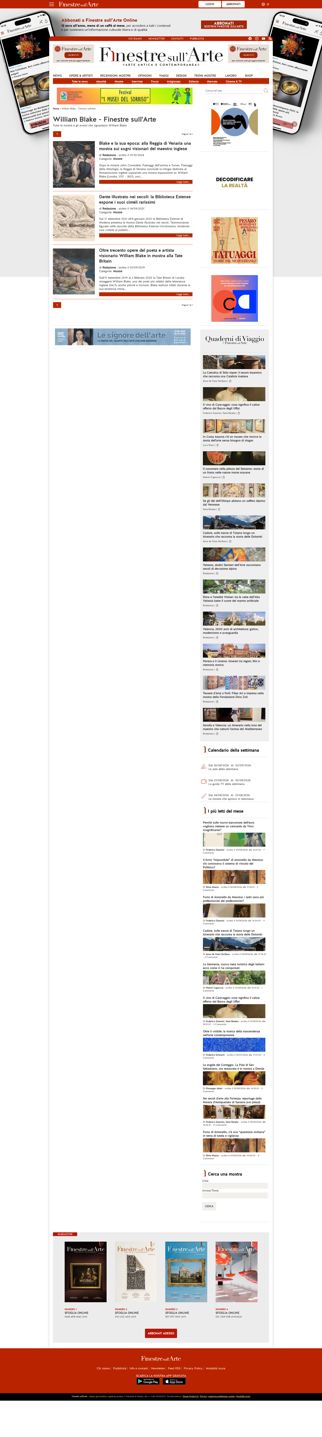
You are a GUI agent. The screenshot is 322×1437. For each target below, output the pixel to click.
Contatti (177, 38)
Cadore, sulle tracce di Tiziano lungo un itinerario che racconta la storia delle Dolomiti (232, 535)
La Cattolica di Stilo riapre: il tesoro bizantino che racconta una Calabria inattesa (232, 374)
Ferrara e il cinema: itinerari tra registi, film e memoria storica (231, 663)
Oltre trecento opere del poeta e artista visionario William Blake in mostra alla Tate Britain (140, 256)
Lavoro (230, 76)
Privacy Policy (193, 1368)
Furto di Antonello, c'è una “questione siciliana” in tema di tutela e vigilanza (234, 1134)
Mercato (212, 81)
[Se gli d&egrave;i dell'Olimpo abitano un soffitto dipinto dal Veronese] (234, 490)
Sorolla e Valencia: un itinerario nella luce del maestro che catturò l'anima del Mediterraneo (232, 727)
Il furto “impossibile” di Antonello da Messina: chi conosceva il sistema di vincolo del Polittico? (233, 863)
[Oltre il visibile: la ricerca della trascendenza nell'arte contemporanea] (234, 1045)
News (57, 76)
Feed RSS (174, 1368)
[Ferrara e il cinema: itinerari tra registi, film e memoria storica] (234, 651)
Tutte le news (80, 81)
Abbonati (233, 4)
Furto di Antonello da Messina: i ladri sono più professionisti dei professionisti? (233, 899)
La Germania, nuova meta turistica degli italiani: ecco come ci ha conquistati (234, 966)
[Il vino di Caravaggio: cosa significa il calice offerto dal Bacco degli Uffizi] (234, 394)
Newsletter (156, 38)
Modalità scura (215, 1368)
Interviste (137, 81)
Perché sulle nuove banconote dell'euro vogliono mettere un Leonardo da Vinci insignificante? (228, 826)
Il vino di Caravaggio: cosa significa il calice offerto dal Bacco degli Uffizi (231, 406)
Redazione (109, 155)
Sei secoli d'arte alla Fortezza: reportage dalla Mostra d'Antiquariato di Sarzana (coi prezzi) (232, 1100)
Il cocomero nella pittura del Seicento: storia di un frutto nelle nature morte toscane (233, 470)
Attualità (101, 81)
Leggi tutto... (183, 181)
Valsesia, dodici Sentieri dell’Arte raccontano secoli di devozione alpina (232, 567)
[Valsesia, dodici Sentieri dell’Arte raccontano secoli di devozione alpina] (234, 554)
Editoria (194, 81)
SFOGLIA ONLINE (76, 1313)
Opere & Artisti (81, 76)
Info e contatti (139, 1368)
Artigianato (174, 81)
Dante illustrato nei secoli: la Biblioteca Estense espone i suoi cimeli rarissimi (145, 199)
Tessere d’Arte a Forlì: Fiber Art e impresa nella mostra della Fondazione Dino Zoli (233, 695)
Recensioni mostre (115, 76)
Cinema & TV (234, 81)
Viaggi (164, 76)
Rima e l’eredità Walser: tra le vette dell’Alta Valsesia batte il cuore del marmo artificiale (231, 599)
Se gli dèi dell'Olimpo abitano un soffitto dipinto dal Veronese (234, 502)
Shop (249, 76)
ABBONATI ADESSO (161, 1333)
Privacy (203, 1396)
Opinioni (145, 76)
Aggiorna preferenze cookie (221, 1396)
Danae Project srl (191, 1396)
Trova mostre (205, 76)
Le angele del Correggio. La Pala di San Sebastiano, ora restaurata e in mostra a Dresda (233, 1067)
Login (210, 4)
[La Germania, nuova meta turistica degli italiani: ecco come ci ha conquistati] (234, 978)
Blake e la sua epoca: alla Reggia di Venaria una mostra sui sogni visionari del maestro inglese (145, 146)
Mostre (119, 81)
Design (181, 76)
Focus (155, 81)
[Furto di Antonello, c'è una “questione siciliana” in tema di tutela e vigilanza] (234, 1145)
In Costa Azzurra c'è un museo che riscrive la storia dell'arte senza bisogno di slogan (232, 438)
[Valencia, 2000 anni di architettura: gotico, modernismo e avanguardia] (234, 619)
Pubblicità (197, 38)
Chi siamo (135, 38)
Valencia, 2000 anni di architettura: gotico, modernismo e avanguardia (230, 631)
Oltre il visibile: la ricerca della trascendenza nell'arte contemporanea (231, 1033)
